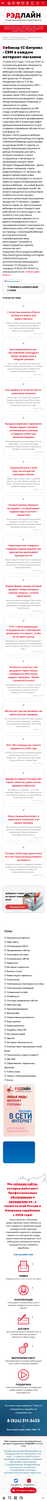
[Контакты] (27, 3)
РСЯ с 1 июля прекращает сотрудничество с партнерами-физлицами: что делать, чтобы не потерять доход (23, 631)
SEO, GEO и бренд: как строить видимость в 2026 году (23, 747)
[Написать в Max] (13, 3)
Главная (5, 37)
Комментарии (12, 281)
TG (38, 1429)
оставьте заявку (26, 1279)
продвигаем (18, 1201)
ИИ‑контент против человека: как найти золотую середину (23, 713)
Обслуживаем (17, 29)
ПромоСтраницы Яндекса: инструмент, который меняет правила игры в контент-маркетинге (23, 510)
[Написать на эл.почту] (18, 3)
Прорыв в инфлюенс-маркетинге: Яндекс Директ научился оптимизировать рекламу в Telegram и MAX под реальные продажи (23, 430)
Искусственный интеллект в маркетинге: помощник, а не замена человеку (23, 819)
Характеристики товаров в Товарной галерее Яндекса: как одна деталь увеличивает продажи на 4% (23, 550)
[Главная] (8, 3)
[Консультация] (9, 1498)
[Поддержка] (22, 3)
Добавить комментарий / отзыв (22, 288)
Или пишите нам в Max (19, 1429)
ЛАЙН (23, 15)
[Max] (37, 3)
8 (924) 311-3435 (23, 1420)
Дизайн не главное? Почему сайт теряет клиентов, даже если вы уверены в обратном (23, 782)
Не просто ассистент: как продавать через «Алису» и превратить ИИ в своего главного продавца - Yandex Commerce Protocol (23, 674)
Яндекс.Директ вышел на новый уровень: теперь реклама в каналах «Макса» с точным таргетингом (23, 591)
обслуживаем (21, 1197)
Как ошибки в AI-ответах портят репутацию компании (23, 391)
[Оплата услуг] (21, 1498)
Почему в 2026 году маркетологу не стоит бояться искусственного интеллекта (23, 857)
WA (34, 1429)
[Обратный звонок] (4, 1498)
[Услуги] (15, 1498)
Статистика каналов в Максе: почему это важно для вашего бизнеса (23, 315)
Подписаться (17, 906)
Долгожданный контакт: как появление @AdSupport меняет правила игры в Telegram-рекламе (23, 354)
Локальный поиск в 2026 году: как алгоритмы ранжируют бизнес (23, 471)
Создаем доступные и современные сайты (20, 27)
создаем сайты (25, 1184)
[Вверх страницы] (43, 1498)
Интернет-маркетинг (17, 37)
